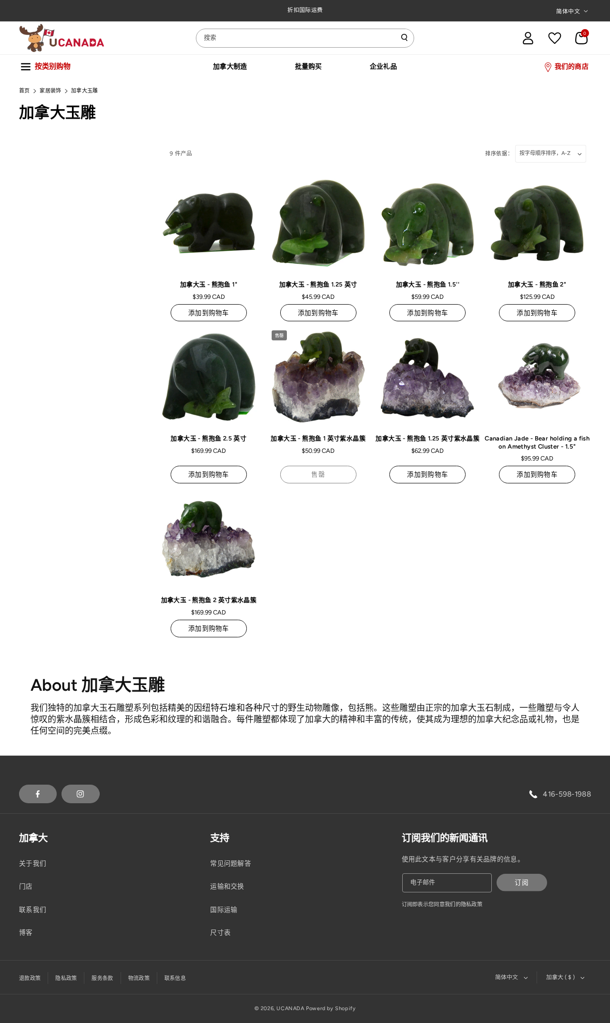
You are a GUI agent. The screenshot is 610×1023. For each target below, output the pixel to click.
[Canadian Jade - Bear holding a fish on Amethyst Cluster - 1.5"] (537, 377)
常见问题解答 (230, 863)
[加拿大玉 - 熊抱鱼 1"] (208, 223)
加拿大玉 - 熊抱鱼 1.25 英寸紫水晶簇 (427, 438)
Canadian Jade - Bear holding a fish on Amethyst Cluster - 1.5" (537, 442)
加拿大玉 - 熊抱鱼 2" (537, 284)
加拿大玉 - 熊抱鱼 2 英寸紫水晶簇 (209, 600)
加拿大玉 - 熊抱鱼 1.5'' (427, 284)
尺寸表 (220, 932)
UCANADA (290, 1008)
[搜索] (404, 37)
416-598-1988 (567, 793)
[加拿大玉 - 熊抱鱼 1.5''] (427, 223)
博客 (26, 932)
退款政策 (30, 978)
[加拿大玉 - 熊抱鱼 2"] (537, 223)
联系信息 (175, 978)
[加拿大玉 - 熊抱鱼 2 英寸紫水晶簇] (208, 539)
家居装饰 (50, 91)
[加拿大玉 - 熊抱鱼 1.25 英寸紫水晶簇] (427, 377)
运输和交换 (227, 886)
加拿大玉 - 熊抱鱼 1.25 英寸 (318, 284)
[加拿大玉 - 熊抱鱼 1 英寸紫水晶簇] (318, 377)
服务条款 (102, 978)
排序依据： (499, 154)
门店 (26, 886)
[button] (581, 38)
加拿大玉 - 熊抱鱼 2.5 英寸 (208, 438)
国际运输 (223, 909)
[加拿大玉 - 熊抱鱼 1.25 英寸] (318, 223)
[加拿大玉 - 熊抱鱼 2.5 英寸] (208, 377)
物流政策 (139, 978)
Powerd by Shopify (331, 1008)
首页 (24, 91)
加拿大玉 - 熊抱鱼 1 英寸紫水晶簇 (318, 438)
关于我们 (32, 863)
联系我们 (32, 909)
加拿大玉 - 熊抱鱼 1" (208, 284)
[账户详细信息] (528, 38)
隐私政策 (66, 978)
